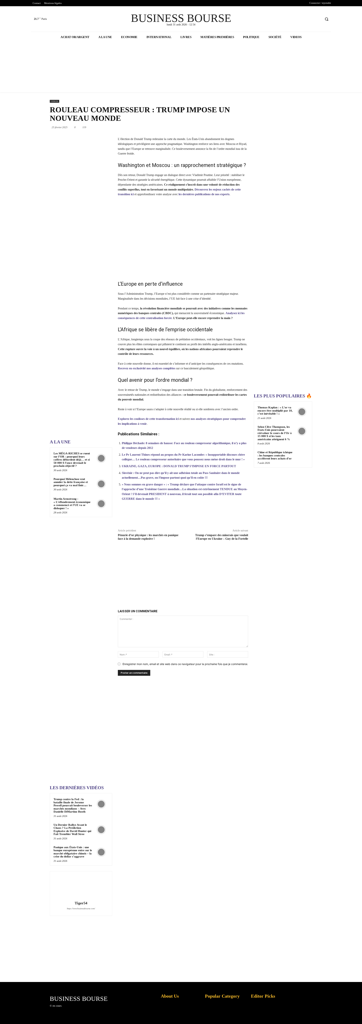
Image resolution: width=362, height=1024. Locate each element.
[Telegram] (239, 127)
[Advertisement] (78, 316)
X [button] (358, 1016)
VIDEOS (54, 101)
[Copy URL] (225, 516)
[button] (326, 19)
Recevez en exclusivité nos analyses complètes (146, 368)
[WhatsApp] (205, 127)
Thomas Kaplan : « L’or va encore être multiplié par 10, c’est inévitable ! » (275, 410)
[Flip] (248, 127)
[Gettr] (234, 516)
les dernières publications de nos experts (204, 194)
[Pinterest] (196, 127)
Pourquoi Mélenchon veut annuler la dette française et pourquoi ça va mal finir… (71, 482)
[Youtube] (318, 19)
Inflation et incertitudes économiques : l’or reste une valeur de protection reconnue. (169, 1018)
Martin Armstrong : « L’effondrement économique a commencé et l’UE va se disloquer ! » (72, 503)
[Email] (231, 127)
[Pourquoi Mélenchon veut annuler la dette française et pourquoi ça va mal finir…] (101, 484)
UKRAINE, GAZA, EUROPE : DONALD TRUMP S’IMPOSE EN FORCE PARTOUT (179, 466)
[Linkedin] (213, 127)
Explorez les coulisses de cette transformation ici (148, 418)
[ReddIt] (222, 127)
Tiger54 (81, 903)
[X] (311, 19)
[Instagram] (70, 1009)
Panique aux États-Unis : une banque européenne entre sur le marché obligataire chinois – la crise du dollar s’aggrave (73, 852)
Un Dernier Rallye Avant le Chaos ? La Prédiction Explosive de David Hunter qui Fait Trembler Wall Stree (72, 829)
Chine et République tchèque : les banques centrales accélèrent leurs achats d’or (275, 455)
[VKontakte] (83, 1009)
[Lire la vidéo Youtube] (183, 238)
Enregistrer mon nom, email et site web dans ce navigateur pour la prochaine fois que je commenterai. (185, 664)
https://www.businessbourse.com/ (81, 908)
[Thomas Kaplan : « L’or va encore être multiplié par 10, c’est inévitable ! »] (301, 411)
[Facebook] (304, 19)
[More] (243, 516)
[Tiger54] (81, 886)
